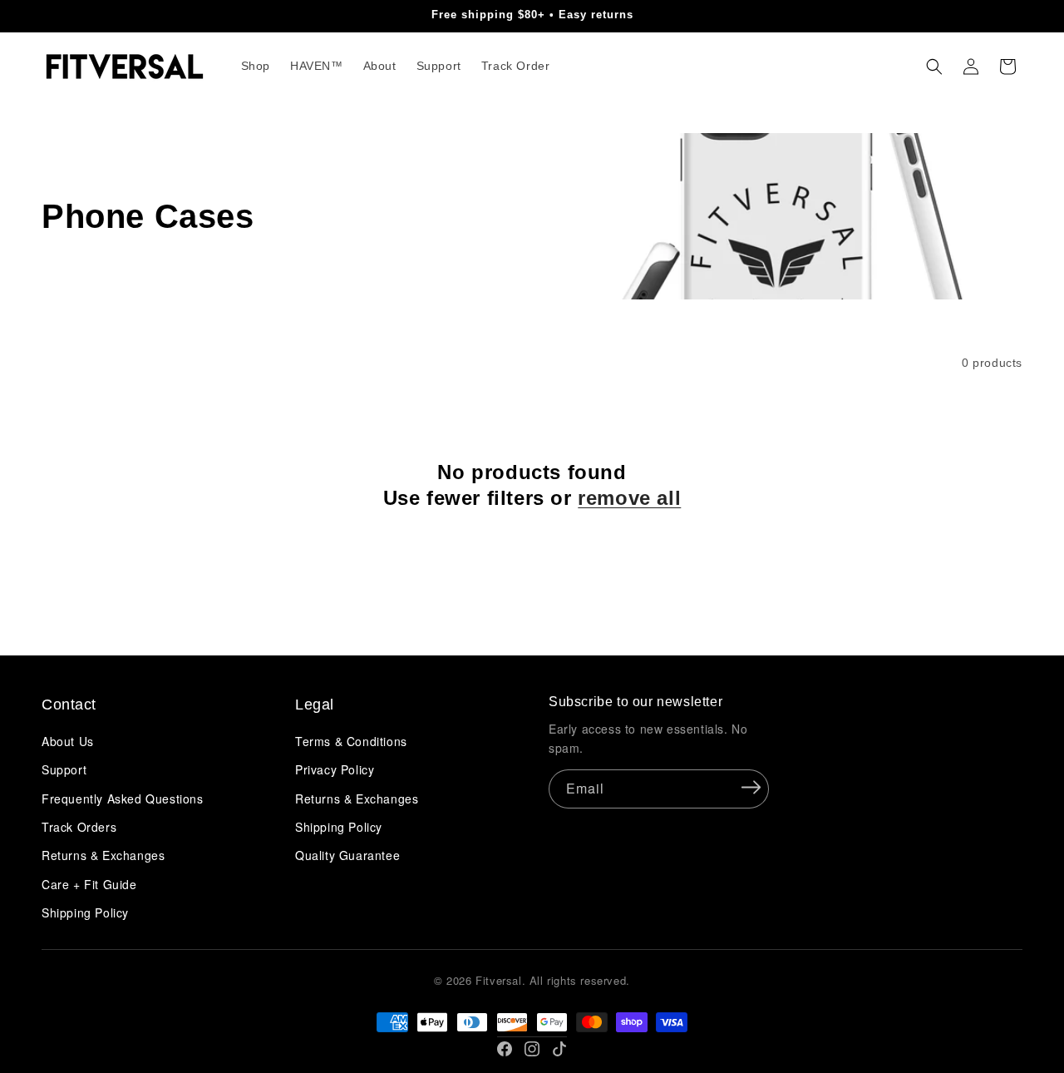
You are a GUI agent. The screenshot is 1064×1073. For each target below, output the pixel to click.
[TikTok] (559, 1048)
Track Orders (79, 826)
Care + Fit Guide (89, 884)
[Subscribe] (750, 787)
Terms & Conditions (351, 741)
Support (64, 769)
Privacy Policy (334, 769)
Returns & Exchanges (103, 855)
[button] (934, 66)
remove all (629, 498)
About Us (68, 741)
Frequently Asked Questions (123, 798)
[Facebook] (504, 1048)
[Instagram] (532, 1048)
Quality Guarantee (347, 855)
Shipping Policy (85, 912)
